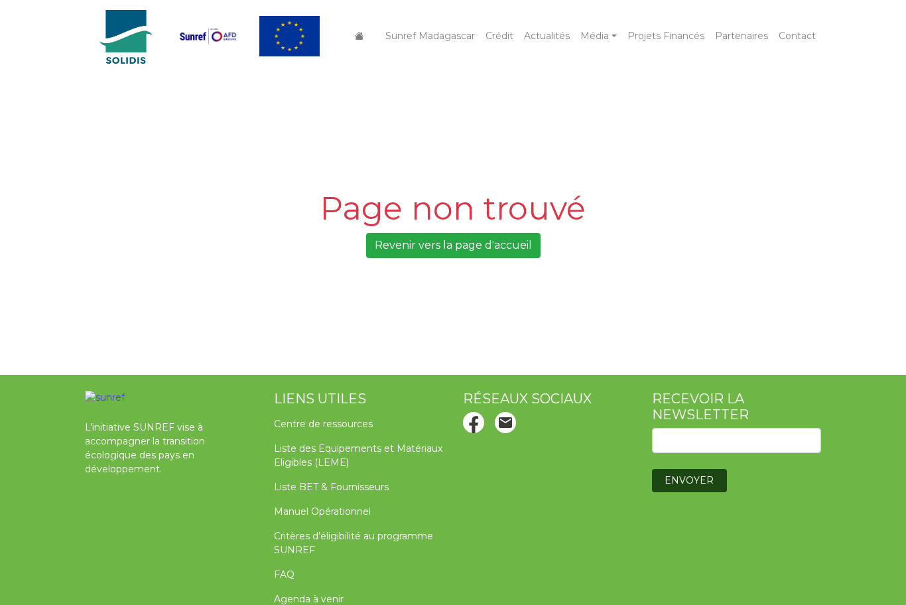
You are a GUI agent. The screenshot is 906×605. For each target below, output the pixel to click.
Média (594, 36)
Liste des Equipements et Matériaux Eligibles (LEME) (358, 455)
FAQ (284, 574)
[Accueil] (359, 36)
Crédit (499, 36)
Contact (797, 36)
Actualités (547, 36)
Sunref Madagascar (430, 36)
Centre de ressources (323, 424)
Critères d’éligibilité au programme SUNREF (353, 543)
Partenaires (741, 36)
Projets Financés (665, 36)
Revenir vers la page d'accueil (453, 245)
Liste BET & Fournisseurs (331, 487)
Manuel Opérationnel (322, 511)
